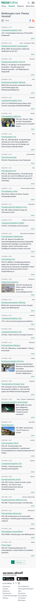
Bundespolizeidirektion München (12, 361)
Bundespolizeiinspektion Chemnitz (13, 62)
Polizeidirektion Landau (9, 191)
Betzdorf (32, 528)
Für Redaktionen (23, 586)
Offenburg (32, 342)
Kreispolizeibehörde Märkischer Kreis (14, 207)
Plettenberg (31, 204)
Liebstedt (32, 315)
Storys (3, 6)
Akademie (6, 591)
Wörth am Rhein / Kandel (28, 188)
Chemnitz (32, 59)
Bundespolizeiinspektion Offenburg (13, 82)
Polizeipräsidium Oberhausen (11, 513)
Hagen (33, 542)
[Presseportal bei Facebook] (13, 583)
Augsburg (32, 381)
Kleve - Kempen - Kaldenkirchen (26, 399)
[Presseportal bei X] (15, 583)
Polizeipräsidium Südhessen (11, 116)
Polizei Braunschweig (8, 157)
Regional (20, 6)
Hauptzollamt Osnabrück (9, 282)
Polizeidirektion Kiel (8, 259)
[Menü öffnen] (33, 3)
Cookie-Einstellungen (10, 596)
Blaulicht (12, 6)
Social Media (22, 596)
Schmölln (32, 97)
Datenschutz (7, 593)
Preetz (33, 256)
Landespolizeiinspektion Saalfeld (12, 223)
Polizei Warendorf (7, 425)
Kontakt (5, 589)
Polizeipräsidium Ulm (8, 137)
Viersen (32, 476)
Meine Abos (30, 6)
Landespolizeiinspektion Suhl (11, 332)
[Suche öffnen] (29, 3)
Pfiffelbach (32, 27)
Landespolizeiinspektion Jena (11, 30)
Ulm (33, 134)
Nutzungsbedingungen (26, 589)
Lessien (32, 440)
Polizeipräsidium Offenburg (10, 345)
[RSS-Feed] (33, 20)
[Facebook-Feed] (30, 20)
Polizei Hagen (6, 545)
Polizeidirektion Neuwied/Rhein (12, 531)
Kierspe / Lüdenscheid (28, 497)
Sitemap (5, 598)
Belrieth (32, 460)
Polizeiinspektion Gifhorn (10, 443)
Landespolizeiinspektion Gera (11, 100)
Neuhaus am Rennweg (28, 220)
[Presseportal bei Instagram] (18, 583)
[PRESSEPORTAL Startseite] (9, 3)
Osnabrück (32, 279)
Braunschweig (31, 154)
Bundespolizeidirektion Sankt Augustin (14, 46)
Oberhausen (31, 510)
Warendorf (32, 422)
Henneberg (32, 329)
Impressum (6, 586)
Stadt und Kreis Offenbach (27, 233)
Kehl (33, 79)
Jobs (19, 591)
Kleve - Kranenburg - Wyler (27, 43)
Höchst (33, 113)
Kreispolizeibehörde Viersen (11, 479)
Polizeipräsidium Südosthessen (12, 236)
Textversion (22, 593)
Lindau (33, 358)
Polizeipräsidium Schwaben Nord (12, 384)
